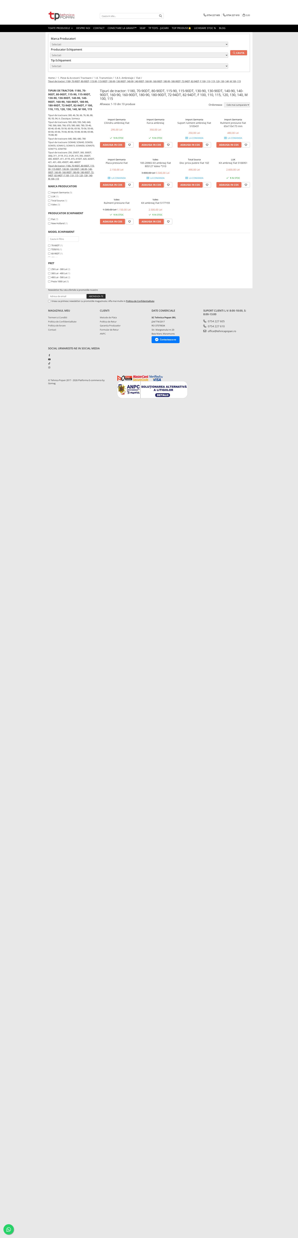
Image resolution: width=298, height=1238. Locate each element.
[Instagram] (49, 367)
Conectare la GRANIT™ (122, 28)
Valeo (54, 204)
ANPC (103, 333)
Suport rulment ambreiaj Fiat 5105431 (194, 124)
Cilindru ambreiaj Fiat (116, 122)
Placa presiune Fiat (117, 162)
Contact (99, 28)
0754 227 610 (216, 326)
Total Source (57, 200)
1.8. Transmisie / (104, 77)
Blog (222, 28)
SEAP (142, 28)
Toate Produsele (59, 28)
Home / (52, 77)
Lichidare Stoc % (205, 28)
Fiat (53, 219)
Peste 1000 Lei (58, 281)
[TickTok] (49, 363)
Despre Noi (83, 28)
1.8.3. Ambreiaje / (125, 77)
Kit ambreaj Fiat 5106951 (233, 162)
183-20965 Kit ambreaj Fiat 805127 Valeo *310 (155, 164)
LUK (53, 196)
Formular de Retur (109, 329)
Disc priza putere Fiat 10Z (194, 162)
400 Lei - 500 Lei (59, 277)
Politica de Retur (108, 321)
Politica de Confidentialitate (140, 301)
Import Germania (60, 192)
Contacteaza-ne (168, 339)
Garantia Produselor (110, 325)
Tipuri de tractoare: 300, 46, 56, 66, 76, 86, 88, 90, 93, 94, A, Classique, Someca (70, 117)
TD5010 (55, 249)
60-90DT (55, 253)
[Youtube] (49, 359)
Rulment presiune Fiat (117, 202)
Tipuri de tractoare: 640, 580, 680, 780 (67, 138)
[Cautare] (160, 16)
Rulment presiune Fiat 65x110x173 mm (233, 124)
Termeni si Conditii (57, 317)
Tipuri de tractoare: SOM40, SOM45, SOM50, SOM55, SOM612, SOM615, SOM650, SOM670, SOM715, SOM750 (71, 145)
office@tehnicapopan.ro (221, 331)
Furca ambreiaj (155, 122)
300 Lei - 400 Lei (59, 273)
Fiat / (139, 77)
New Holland (58, 223)
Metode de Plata (108, 317)
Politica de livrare (57, 325)
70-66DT (55, 245)
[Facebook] (49, 355)
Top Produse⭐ (181, 28)
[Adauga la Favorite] (129, 145)
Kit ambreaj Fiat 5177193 (155, 202)
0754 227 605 (216, 321)
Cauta (239, 52)
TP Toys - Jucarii (158, 28)
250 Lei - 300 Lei (59, 269)
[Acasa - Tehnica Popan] (65, 16)
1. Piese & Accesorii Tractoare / (76, 77)
